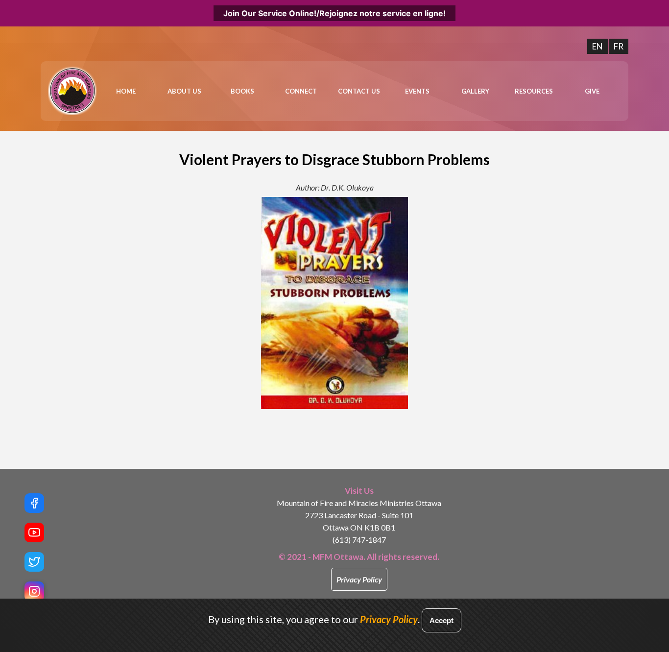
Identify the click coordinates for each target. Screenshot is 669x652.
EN (597, 46)
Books (242, 91)
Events (417, 91)
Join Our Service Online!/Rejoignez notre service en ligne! (334, 13)
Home (126, 91)
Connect (301, 91)
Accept (442, 620)
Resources (534, 91)
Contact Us (359, 91)
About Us (184, 91)
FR (618, 46)
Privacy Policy (359, 579)
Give (592, 91)
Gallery (475, 91)
